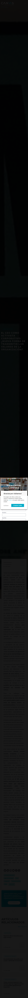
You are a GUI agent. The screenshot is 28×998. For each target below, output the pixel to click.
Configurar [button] (6, 505)
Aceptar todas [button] (17, 505)
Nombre (4, 512)
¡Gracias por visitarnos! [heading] (13, 494)
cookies (10, 500)
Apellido (4, 518)
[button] (26, 479)
